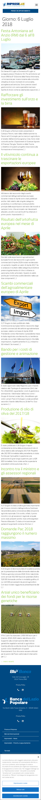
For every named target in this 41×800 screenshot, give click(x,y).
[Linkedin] (23, 690)
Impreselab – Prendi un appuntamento (17, 743)
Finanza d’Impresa (10, 729)
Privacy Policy (20, 685)
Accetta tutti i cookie (20, 796)
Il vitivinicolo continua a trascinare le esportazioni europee (19, 158)
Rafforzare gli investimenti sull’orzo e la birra (19, 99)
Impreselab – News (10, 738)
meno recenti (7, 661)
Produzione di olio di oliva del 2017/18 (17, 411)
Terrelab (7, 751)
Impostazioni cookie (20, 783)
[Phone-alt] (18, 690)
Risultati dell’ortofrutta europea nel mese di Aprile (19, 223)
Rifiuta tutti (20, 789)
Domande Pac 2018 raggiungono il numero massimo (19, 533)
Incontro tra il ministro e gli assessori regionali (20, 471)
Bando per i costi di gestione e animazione (19, 351)
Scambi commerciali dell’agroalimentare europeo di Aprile (17, 287)
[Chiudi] (38, 757)
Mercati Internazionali (11, 734)
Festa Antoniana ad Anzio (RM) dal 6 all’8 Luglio (17, 35)
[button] (36, 5)
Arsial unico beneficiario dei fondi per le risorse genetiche (20, 596)
